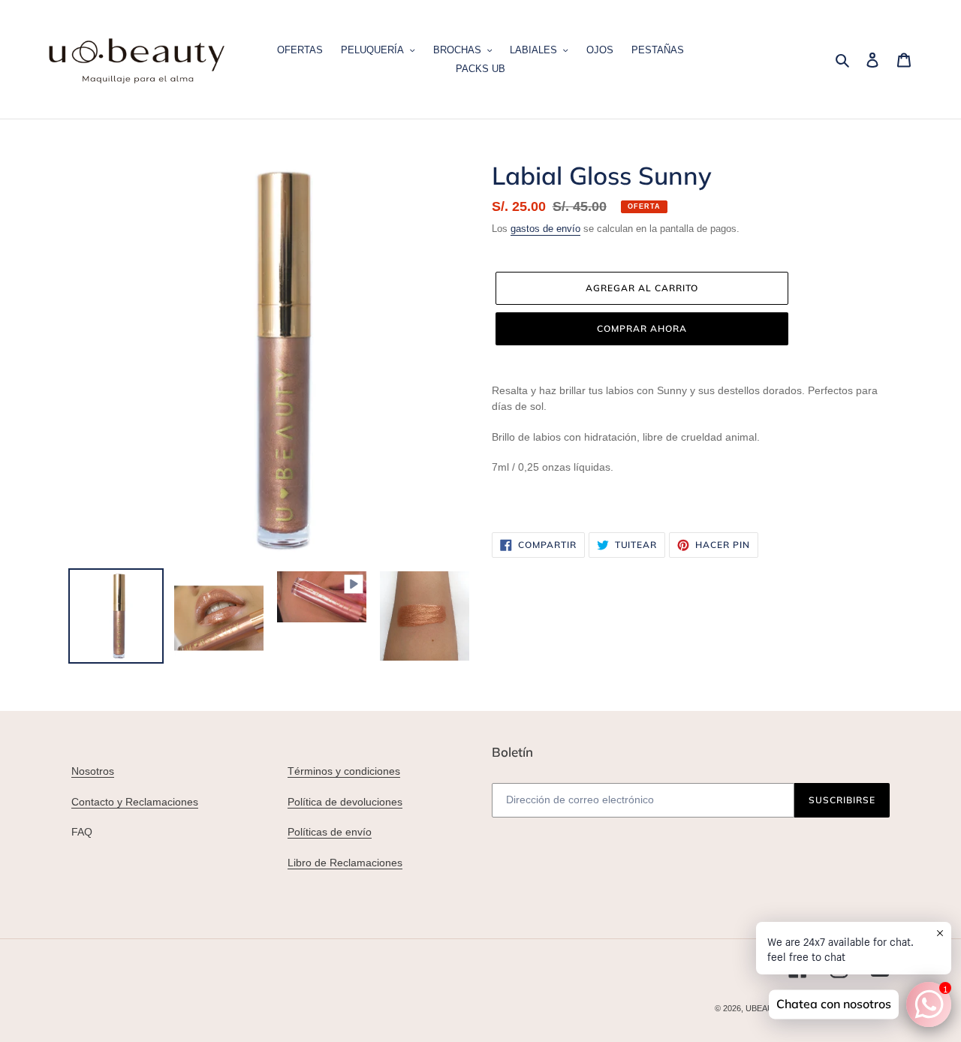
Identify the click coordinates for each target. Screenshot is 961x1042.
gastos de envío (545, 228)
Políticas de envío (330, 832)
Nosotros (92, 771)
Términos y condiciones (344, 771)
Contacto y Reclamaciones (134, 802)
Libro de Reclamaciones (345, 863)
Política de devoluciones (345, 802)
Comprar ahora (641, 328)
